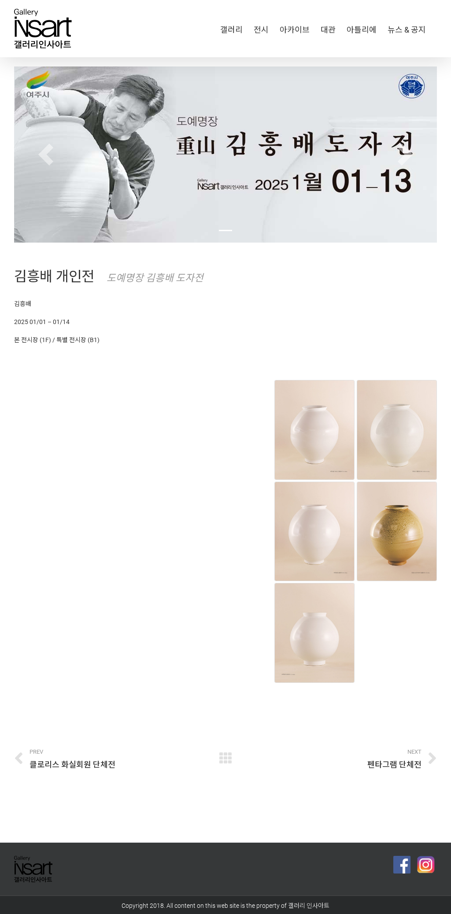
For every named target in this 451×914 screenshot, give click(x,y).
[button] (46, 154)
